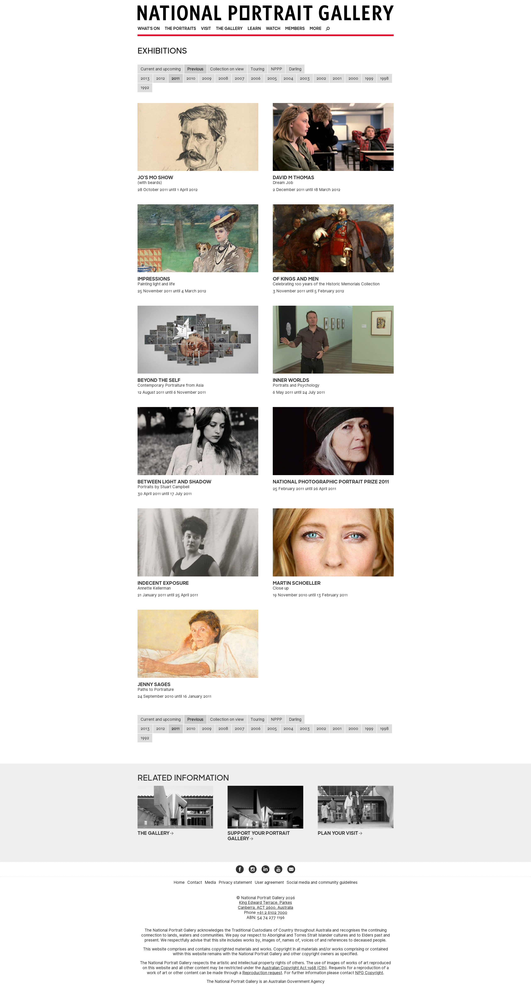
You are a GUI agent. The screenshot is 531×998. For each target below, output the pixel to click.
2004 (288, 78)
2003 (305, 78)
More (316, 28)
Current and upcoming (161, 69)
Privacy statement (235, 882)
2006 (256, 78)
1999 (369, 78)
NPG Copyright (369, 972)
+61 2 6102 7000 (272, 912)
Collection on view (227, 69)
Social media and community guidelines (322, 882)
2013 (145, 78)
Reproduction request (262, 972)
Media (210, 882)
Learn (254, 28)
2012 (160, 78)
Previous (195, 69)
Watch (273, 28)
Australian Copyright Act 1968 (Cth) (294, 967)
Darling (295, 69)
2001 (337, 78)
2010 (190, 78)
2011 (176, 78)
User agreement (269, 882)
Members (295, 28)
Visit (206, 28)
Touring (257, 69)
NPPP (276, 69)
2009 (207, 78)
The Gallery (229, 28)
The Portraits (180, 28)
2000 (353, 78)
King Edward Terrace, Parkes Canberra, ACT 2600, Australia (265, 905)
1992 (145, 87)
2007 (239, 78)
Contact (194, 882)
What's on (149, 28)
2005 (272, 78)
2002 (321, 78)
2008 (223, 78)
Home (179, 882)
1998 (384, 78)
